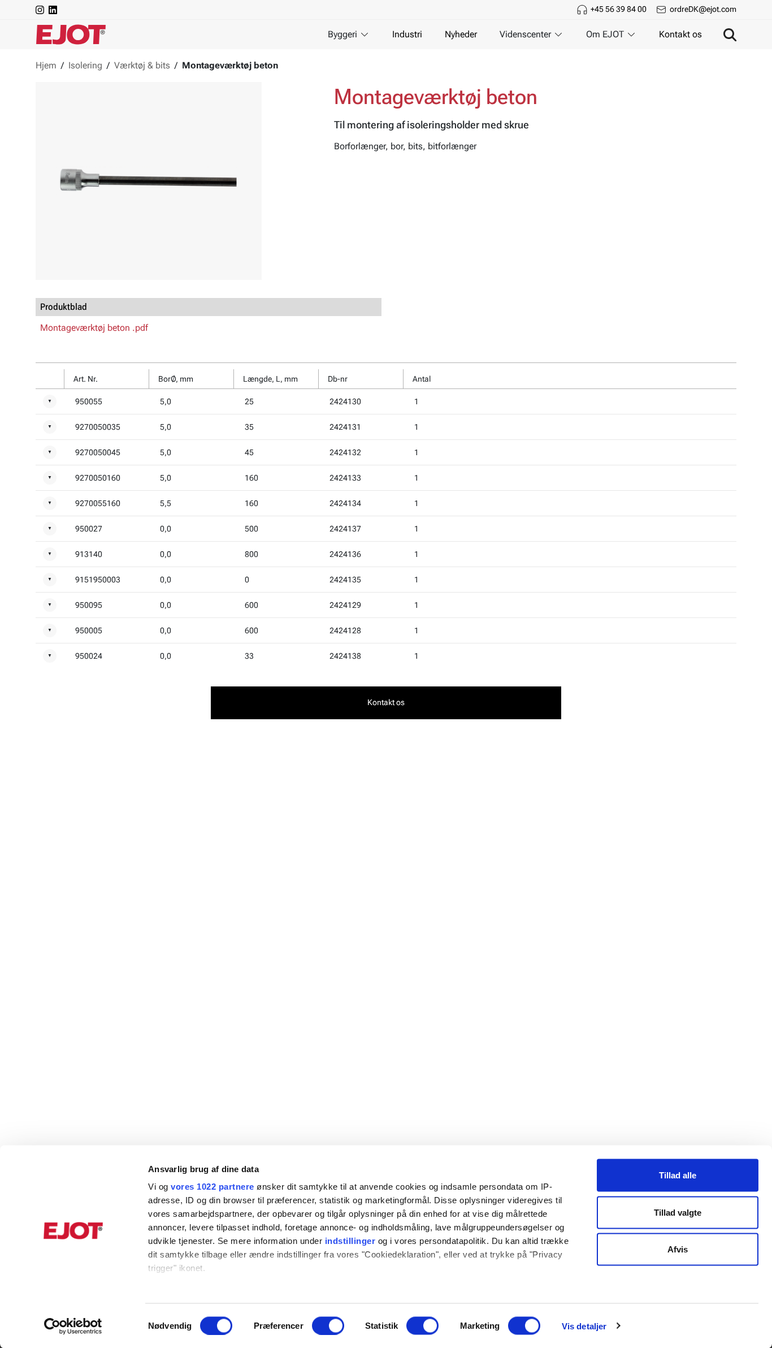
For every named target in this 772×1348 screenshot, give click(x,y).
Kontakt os (680, 34)
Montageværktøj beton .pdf (94, 327)
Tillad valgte (677, 1212)
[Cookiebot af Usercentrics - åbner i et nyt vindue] (73, 1325)
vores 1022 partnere (212, 1186)
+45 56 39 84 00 (619, 9)
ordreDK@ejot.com (703, 9)
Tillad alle (677, 1175)
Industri (407, 34)
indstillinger (350, 1241)
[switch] (328, 1325)
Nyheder (461, 34)
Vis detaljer (584, 1325)
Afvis (677, 1249)
